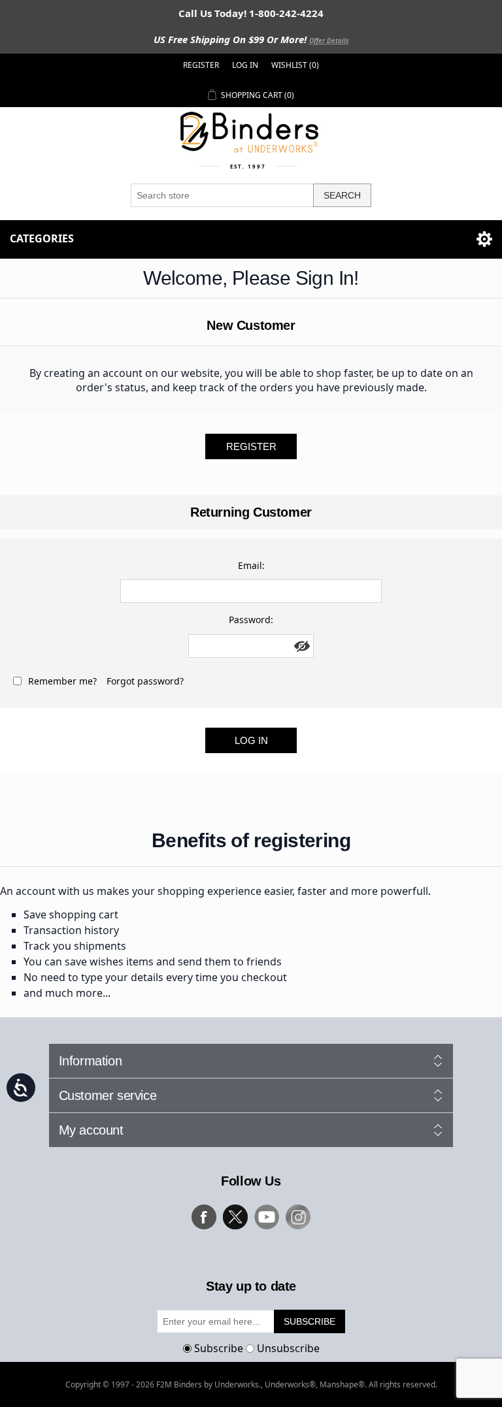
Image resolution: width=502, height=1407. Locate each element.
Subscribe (218, 1348)
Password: (251, 619)
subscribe (309, 1321)
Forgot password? (145, 681)
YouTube (266, 1217)
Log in (245, 65)
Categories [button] (42, 238)
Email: (251, 565)
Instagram (298, 1217)
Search (342, 195)
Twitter (235, 1217)
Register (201, 65)
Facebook (204, 1217)
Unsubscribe (288, 1348)
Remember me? (62, 681)
